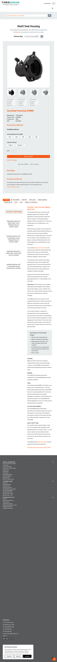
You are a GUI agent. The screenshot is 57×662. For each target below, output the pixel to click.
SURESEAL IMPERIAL (42, 199)
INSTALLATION (32, 199)
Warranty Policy (6, 477)
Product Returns (6, 485)
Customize (9, 656)
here (17, 32)
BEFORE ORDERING (15, 199)
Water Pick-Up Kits (42, 442)
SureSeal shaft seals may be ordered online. (39, 447)
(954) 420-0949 (8, 629)
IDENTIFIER (24, 199)
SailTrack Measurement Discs (9, 489)
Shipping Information (7, 474)
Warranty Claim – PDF (7, 495)
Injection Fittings (12, 142)
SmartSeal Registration (8, 490)
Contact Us (5, 482)
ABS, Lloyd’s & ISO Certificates (9, 463)
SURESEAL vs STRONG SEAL (31, 202)
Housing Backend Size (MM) (15, 134)
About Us (5, 498)
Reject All (18, 656)
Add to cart (28, 156)
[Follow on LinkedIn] (7, 639)
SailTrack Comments (7, 487)
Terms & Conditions (7, 476)
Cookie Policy (6, 465)
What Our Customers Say (8, 479)
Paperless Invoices (7, 484)
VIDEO (21, 202)
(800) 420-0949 (10, 626)
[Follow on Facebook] (13, 639)
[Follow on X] (10, 639)
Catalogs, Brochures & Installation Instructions (8, 507)
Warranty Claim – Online (8, 493)
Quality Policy (6, 471)
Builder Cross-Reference (8, 500)
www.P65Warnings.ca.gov (13, 187)
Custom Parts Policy (7, 466)
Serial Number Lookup (7, 503)
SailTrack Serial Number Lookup (10, 505)
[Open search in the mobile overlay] (28, 15)
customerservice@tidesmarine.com (11, 633)
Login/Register (47, 3)
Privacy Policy (6, 469)
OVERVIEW (6, 199)
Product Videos (6, 502)
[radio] (9, 137)
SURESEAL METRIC (8, 202)
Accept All (27, 656)
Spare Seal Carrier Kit (40, 247)
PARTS (16, 202)
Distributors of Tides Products (9, 468)
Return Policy (6, 473)
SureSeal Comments (7, 492)
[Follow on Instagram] (4, 639)
